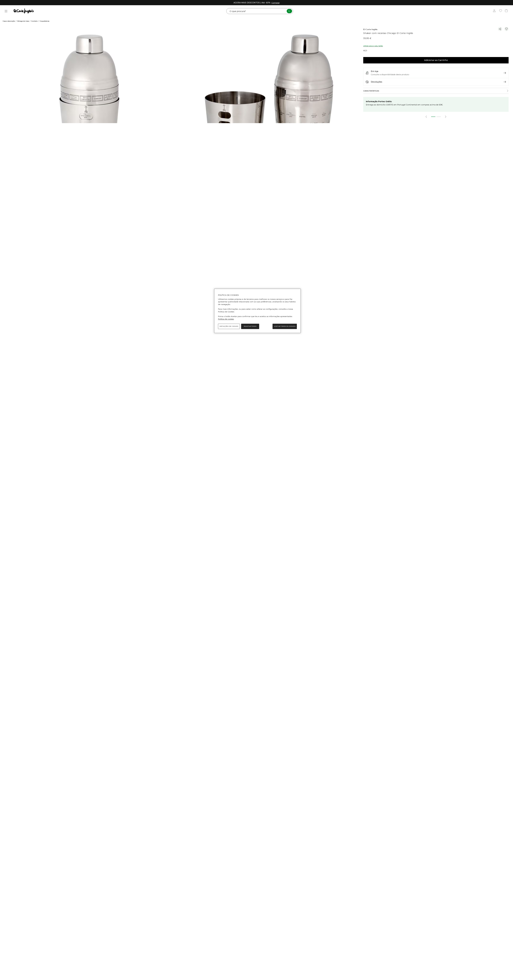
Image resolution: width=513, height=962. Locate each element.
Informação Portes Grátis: (379, 101)
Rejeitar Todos (250, 326)
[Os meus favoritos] (501, 11)
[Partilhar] (500, 29)
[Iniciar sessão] (495, 11)
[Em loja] (504, 73)
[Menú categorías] (6, 11)
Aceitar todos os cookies (284, 326)
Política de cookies (226, 319)
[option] (90, 115)
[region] (257, 311)
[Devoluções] (504, 81)
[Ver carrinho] (506, 11)
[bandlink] (275, 2)
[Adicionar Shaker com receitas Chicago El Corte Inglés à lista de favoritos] (506, 29)
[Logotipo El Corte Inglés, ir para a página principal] (24, 11)
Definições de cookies (228, 326)
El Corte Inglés (370, 29)
